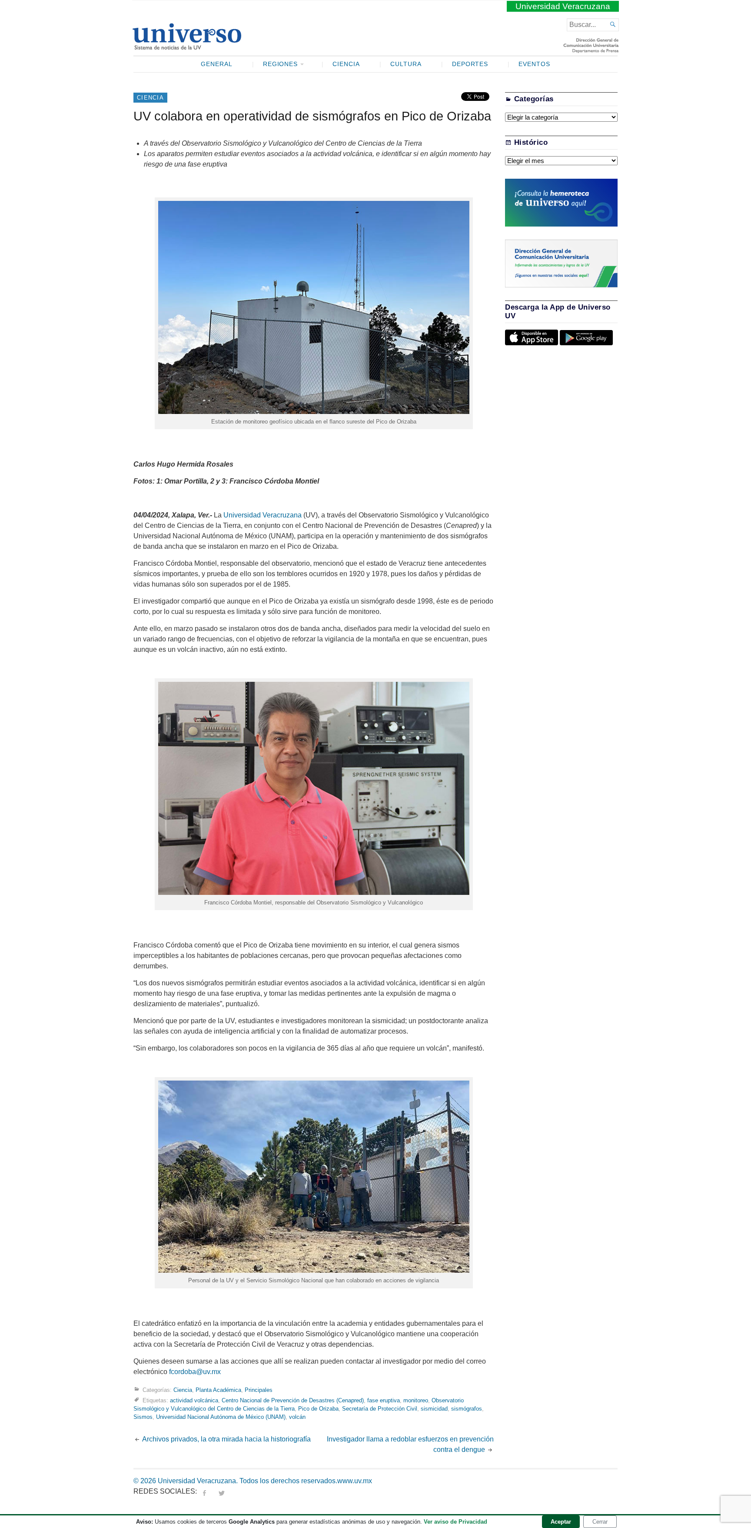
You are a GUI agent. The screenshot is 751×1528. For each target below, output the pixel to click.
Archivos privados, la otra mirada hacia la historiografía (226, 1439)
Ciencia (346, 64)
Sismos (143, 1417)
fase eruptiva (383, 1400)
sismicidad (434, 1408)
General (217, 64)
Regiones (280, 64)
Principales (258, 1389)
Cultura (406, 64)
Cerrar (600, 1521)
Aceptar (561, 1521)
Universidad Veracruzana (562, 6)
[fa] (204, 1491)
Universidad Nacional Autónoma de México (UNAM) (221, 1417)
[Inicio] (186, 46)
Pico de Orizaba (318, 1408)
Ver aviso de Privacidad (455, 1521)
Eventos (534, 64)
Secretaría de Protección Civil (379, 1408)
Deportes (470, 64)
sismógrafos (466, 1408)
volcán (297, 1417)
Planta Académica (218, 1389)
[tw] (221, 1491)
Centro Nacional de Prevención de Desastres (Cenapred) (293, 1400)
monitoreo (415, 1400)
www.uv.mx (354, 1481)
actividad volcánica (194, 1400)
